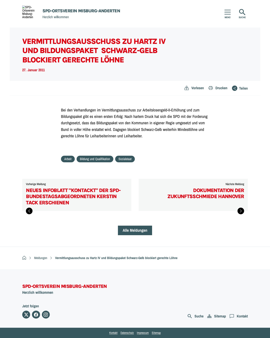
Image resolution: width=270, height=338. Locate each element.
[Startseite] (24, 258)
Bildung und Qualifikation (95, 159)
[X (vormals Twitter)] (26, 315)
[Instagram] (46, 315)
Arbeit (67, 159)
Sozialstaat (125, 159)
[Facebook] (36, 315)
